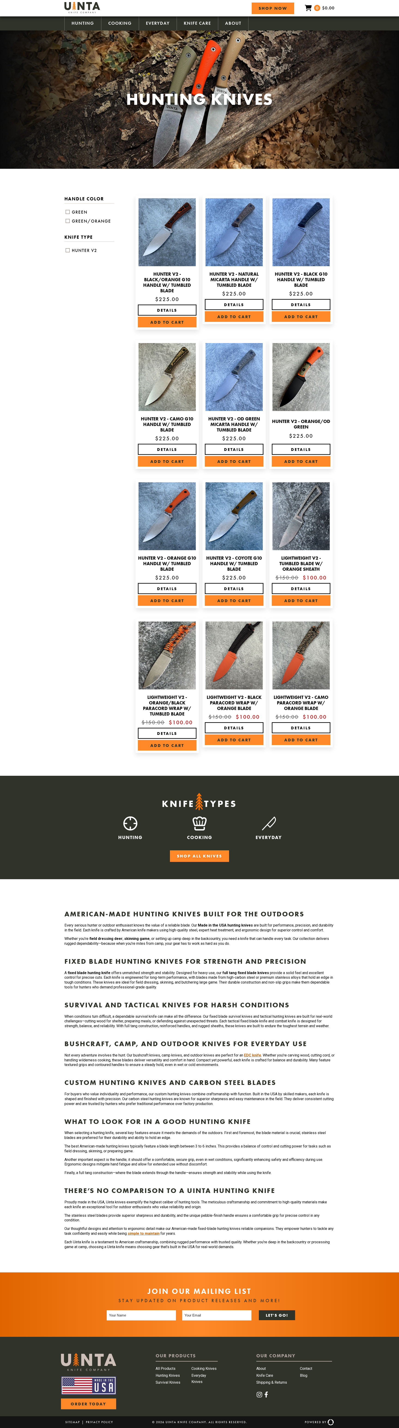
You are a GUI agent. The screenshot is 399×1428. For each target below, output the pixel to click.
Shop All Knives (199, 856)
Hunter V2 (83, 250)
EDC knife (252, 1055)
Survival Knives (168, 1382)
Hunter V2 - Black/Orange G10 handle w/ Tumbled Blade (167, 282)
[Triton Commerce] (330, 1422)
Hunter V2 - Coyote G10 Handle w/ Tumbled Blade (234, 563)
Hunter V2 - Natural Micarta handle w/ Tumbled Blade (234, 279)
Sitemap (72, 1422)
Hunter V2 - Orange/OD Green (301, 424)
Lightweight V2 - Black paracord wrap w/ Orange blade (234, 702)
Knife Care (197, 23)
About (233, 23)
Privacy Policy (99, 1422)
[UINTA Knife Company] (88, 1369)
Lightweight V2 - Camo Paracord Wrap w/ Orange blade (301, 702)
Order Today (88, 1404)
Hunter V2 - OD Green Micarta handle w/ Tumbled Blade (234, 424)
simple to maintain (144, 1233)
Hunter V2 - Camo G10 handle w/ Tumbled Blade (167, 424)
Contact (306, 1368)
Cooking (120, 23)
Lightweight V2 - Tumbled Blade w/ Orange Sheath (301, 563)
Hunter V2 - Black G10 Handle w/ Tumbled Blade (301, 279)
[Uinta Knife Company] (82, 11)
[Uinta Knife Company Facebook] (266, 1396)
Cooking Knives (204, 1368)
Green (79, 212)
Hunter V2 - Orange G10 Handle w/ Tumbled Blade (167, 563)
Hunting (83, 23)
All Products (165, 1368)
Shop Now (273, 8)
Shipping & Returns (271, 1382)
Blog (303, 1375)
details (167, 310)
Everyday (158, 23)
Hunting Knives (168, 1375)
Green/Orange (90, 221)
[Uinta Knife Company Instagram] (259, 1396)
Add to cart (167, 322)
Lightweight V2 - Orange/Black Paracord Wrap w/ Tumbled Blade (167, 705)
